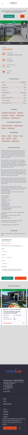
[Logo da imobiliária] (14, 372)
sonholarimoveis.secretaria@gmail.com (12, 245)
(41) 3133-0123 (8, 386)
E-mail (20, 278)
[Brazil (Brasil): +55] (3, 257)
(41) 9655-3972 (7, 243)
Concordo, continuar (9, 428)
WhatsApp (8, 278)
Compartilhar (10, 16)
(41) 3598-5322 (8, 385)
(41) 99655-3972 (9, 387)
